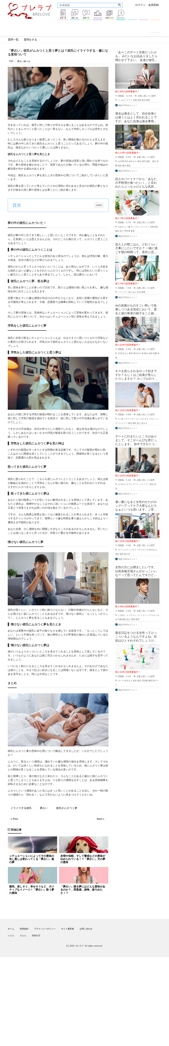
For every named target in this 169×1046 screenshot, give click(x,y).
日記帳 (145, 680)
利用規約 (24, 929)
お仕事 (121, 161)
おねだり (122, 227)
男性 (133, 619)
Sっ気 (120, 419)
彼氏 (148, 100)
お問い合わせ (86, 929)
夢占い (44, 808)
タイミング (123, 550)
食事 (133, 231)
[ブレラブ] (30, 10)
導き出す (137, 353)
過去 (124, 165)
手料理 (127, 231)
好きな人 (133, 161)
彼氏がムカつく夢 (66, 808)
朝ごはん (132, 292)
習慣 (143, 292)
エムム (23, 935)
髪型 (137, 619)
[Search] (119, 5)
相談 (120, 165)
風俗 (129, 165)
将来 (131, 353)
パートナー (144, 227)
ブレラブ (79, 946)
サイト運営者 (67, 929)
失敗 (139, 100)
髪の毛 (127, 554)
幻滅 (120, 619)
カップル (135, 227)
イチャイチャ (130, 419)
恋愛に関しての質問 (147, 96)
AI (119, 353)
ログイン (140, 4)
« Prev (14, 819)
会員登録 (153, 4)
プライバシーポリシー (44, 929)
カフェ (129, 484)
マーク (121, 680)
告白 (126, 161)
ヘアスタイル (143, 550)
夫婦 (135, 100)
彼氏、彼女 (151, 161)
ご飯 (128, 227)
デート (129, 100)
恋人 (122, 231)
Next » (100, 819)
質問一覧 (13, 39)
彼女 (144, 100)
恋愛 (155, 353)
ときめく (122, 615)
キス (147, 419)
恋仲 (150, 353)
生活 (139, 292)
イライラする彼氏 (21, 808)
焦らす (144, 423)
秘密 (150, 680)
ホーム (11, 929)
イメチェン (131, 615)
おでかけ (122, 484)
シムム (11, 935)
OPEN (99, 205)
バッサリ (132, 550)
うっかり (122, 100)
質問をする (30, 39)
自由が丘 (36, 935)
